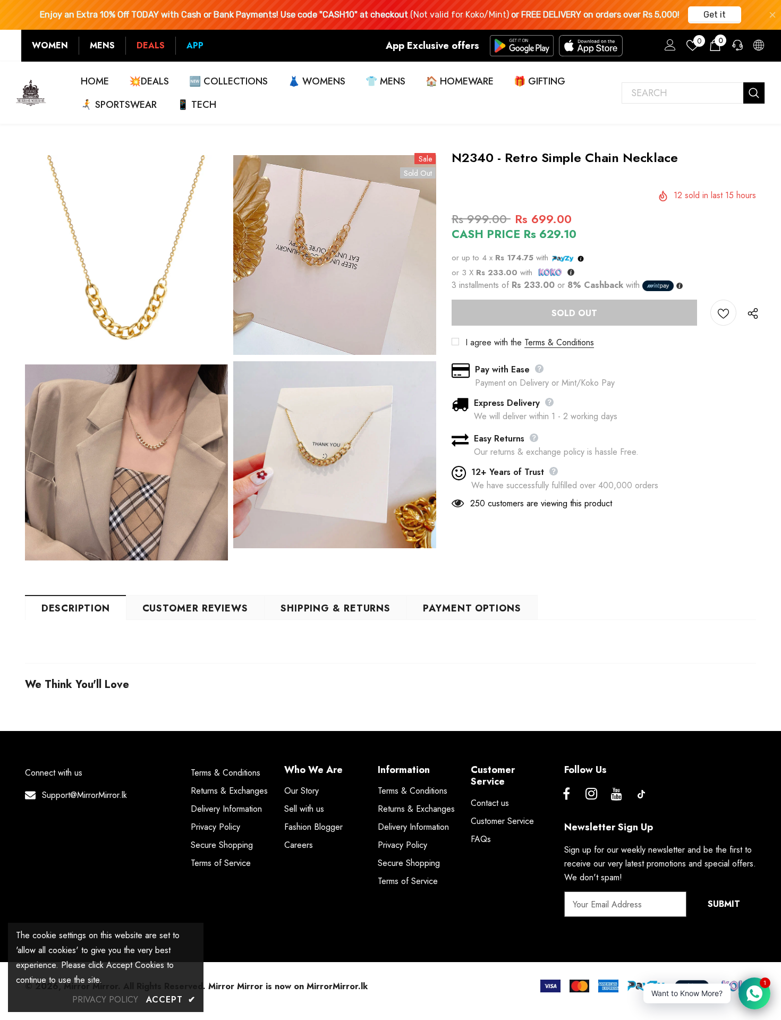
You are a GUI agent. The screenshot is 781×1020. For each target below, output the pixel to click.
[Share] (751, 313)
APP (194, 45)
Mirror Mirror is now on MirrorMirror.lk (288, 986)
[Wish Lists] (723, 313)
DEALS (151, 45)
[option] (126, 358)
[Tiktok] (641, 794)
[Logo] (31, 93)
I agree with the (493, 342)
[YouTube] (616, 794)
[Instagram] (591, 794)
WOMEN (50, 45)
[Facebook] (566, 794)
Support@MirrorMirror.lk (84, 795)
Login (668, 48)
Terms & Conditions (559, 342)
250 (477, 503)
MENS (102, 45)
